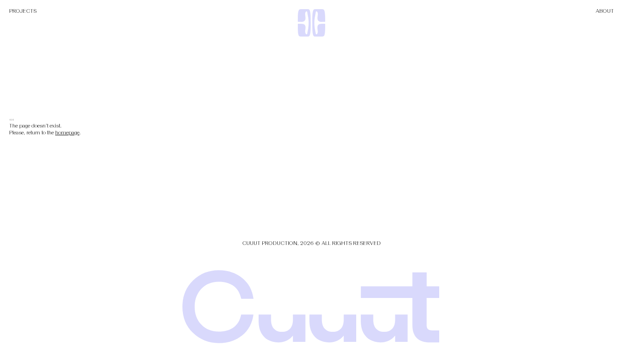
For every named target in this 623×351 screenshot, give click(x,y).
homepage (67, 132)
